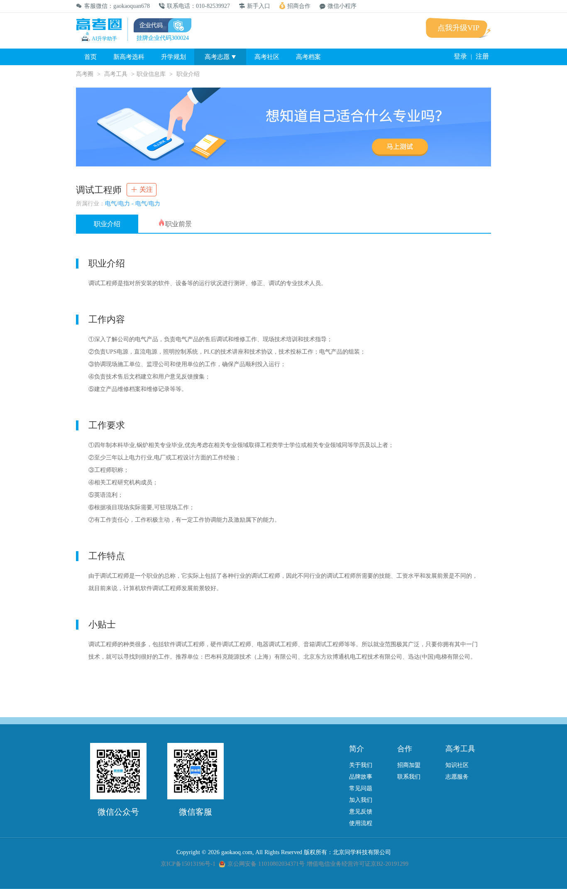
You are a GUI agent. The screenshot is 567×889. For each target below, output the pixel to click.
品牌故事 (360, 777)
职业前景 (178, 223)
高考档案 (308, 57)
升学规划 (173, 57)
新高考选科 (128, 57)
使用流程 (360, 823)
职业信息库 (151, 74)
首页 (90, 57)
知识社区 (457, 765)
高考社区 (266, 57)
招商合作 (298, 6)
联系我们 (408, 777)
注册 (482, 56)
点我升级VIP (458, 28)
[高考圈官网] (99, 25)
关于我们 (360, 765)
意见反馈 (360, 811)
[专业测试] (283, 127)
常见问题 (360, 788)
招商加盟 (408, 765)
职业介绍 (107, 223)
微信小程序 (342, 6)
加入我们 (360, 800)
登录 (460, 56)
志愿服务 (457, 777)
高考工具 (115, 74)
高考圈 (84, 74)
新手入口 (258, 6)
